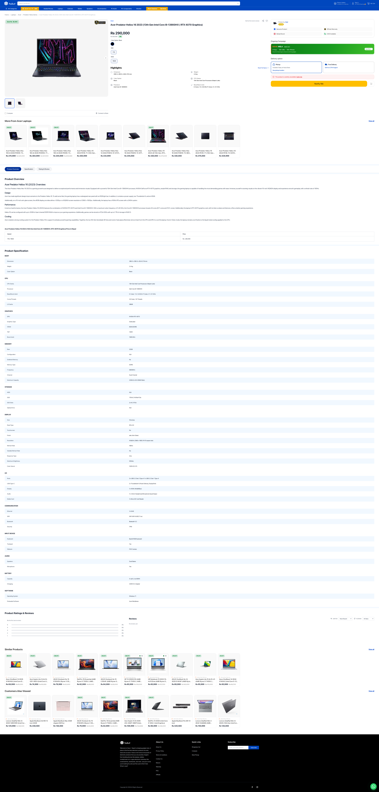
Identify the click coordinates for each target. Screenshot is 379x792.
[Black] (112, 43)
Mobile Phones (48, 8)
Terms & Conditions (161, 755)
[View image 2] (20, 103)
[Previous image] (7, 58)
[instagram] (257, 787)
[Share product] (263, 21)
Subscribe (254, 747)
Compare (194, 751)
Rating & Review (44, 169)
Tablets (80, 8)
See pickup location (278, 70)
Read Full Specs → (263, 68)
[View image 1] (10, 103)
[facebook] (252, 787)
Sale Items (163, 8)
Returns (158, 763)
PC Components (126, 8)
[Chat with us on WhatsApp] (373, 786)
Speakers (90, 8)
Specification (28, 169)
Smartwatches (101, 8)
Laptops (60, 8)
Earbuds (70, 8)
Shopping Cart (196, 747)
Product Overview (13, 169)
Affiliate (158, 774)
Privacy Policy (160, 751)
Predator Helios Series (30, 15)
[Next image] (105, 58)
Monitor (138, 8)
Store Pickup (195, 755)
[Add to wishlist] (266, 21)
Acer (19, 15)
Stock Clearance (152, 8)
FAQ (157, 770)
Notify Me (318, 84)
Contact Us (159, 759)
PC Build (114, 8)
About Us (158, 747)
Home (7, 15)
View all (371, 121)
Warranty (158, 767)
